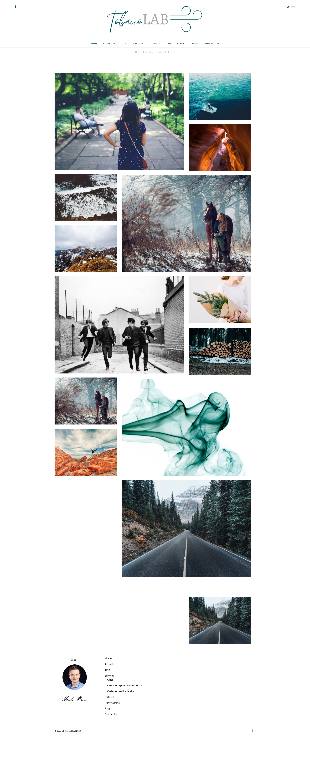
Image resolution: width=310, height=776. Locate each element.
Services (138, 43)
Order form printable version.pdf (125, 685)
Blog (194, 43)
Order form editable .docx (121, 691)
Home (94, 43)
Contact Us (211, 43)
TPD (123, 43)
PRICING (157, 43)
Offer (110, 679)
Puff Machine (177, 43)
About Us (109, 43)
